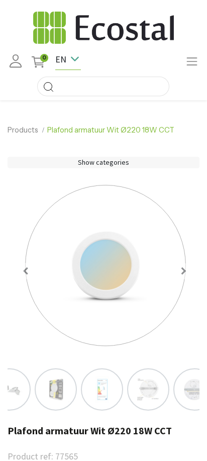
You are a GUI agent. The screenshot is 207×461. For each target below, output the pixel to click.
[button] (26, 271)
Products (23, 130)
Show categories (103, 162)
